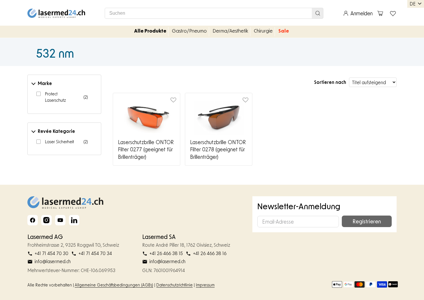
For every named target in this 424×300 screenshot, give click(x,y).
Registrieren (366, 221)
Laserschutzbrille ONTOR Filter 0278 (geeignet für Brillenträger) (218, 149)
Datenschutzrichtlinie (174, 284)
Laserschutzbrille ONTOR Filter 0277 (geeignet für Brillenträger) (146, 149)
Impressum (205, 284)
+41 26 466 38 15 (166, 253)
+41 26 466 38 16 (209, 253)
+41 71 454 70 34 (95, 253)
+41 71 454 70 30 (51, 253)
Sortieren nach (330, 82)
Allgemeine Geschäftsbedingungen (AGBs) (114, 284)
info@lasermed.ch (53, 261)
